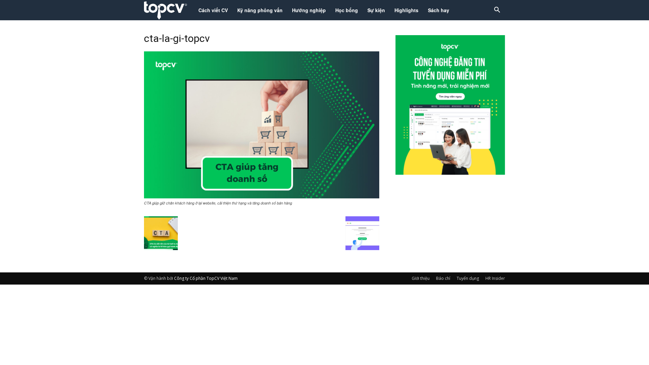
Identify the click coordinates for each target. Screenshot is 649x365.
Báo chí (443, 278)
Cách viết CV (213, 10)
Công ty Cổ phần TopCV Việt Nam (206, 278)
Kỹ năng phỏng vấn (260, 10)
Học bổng (346, 10)
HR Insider (495, 278)
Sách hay (438, 10)
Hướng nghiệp (309, 10)
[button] (497, 10)
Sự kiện (376, 10)
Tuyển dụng (468, 278)
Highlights (406, 10)
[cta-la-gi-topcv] (261, 196)
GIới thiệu (421, 278)
